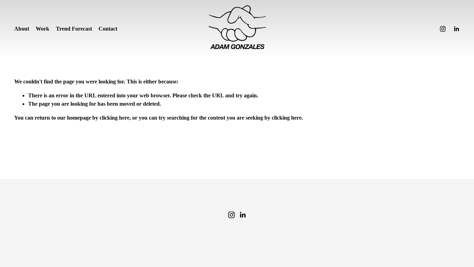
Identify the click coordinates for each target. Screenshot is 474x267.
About (21, 29)
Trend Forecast (74, 29)
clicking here (114, 118)
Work (42, 29)
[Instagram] (442, 28)
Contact (108, 29)
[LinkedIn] (456, 28)
